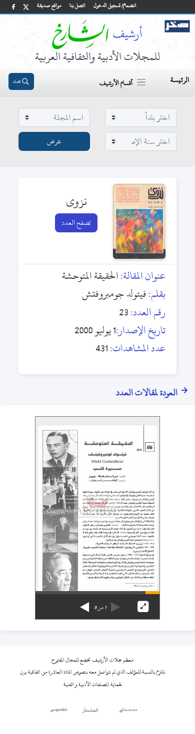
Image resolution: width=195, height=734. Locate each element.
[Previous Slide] (115, 603)
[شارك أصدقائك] (13, 6)
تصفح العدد (76, 222)
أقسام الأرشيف (116, 83)
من (100, 608)
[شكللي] (90, 712)
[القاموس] (59, 712)
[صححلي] (128, 712)
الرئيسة (179, 79)
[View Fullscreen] (143, 606)
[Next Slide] (84, 603)
